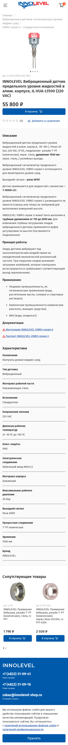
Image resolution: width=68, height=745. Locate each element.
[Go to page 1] (3, 648)
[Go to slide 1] (30, 71)
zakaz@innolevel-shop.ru (22, 695)
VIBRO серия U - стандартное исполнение (28, 27)
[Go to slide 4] (37, 71)
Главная (7, 15)
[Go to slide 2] (32, 71)
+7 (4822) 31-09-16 (16, 684)
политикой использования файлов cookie (30, 725)
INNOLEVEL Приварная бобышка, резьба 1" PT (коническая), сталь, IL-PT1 (17, 614)
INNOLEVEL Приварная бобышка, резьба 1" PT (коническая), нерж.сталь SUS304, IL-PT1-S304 (50, 616)
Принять (34, 738)
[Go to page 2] (5, 648)
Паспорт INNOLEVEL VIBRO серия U (27, 336)
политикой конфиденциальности (23, 729)
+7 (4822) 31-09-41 (16, 674)
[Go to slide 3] (35, 71)
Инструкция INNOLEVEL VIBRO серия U (29, 329)
